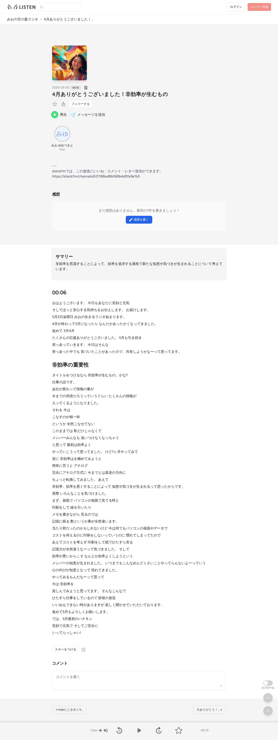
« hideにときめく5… (69, 710)
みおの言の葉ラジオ (22, 19)
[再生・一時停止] (139, 730)
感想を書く (141, 219)
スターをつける (65, 649)
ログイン (236, 7)
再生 (63, 114)
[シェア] (63, 103)
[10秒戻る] (119, 730)
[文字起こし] (86, 87)
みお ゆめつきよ (62, 145)
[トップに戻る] (268, 698)
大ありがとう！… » (209, 710)
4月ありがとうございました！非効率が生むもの (110, 94)
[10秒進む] (159, 730)
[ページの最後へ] (268, 711)
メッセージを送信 (91, 114)
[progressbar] (139, 722)
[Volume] (103, 730)
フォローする (80, 104)
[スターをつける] (55, 104)
